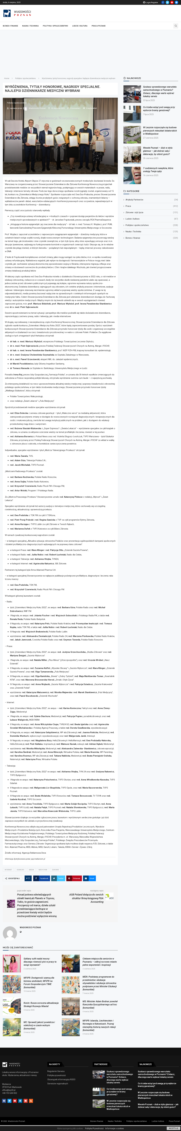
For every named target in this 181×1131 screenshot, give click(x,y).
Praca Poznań (98, 26)
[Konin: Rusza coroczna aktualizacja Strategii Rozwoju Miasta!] (12, 1006)
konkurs (20, 870)
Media (31, 870)
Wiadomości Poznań (37, 108)
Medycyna (43, 870)
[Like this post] (29, 878)
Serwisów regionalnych (57, 1084)
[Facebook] (163, 2)
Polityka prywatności (56, 1075)
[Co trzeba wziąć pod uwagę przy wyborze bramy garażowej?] (132, 114)
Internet (8, 870)
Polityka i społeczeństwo (55, 26)
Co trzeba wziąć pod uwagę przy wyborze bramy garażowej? (119, 1092)
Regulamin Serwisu (56, 1071)
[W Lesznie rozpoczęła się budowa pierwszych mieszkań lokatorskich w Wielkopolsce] (132, 135)
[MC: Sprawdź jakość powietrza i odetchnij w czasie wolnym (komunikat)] (12, 1027)
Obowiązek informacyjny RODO (61, 1079)
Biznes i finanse (10, 26)
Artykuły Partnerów (152, 199)
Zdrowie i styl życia (152, 212)
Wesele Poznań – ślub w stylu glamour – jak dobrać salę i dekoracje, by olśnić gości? (158, 151)
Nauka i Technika (30, 26)
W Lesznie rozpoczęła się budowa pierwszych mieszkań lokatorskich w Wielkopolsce (160, 130)
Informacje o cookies (114, 1128)
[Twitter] (167, 2)
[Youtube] (172, 2)
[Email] (176, 2)
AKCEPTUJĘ (173, 1128)
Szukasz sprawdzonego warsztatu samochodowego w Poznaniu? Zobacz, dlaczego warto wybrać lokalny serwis (120, 1077)
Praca (152, 206)
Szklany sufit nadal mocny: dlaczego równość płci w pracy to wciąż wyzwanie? (40, 961)
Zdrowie (55, 870)
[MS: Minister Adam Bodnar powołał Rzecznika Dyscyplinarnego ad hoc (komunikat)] (71, 1006)
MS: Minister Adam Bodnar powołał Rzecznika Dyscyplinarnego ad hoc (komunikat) (100, 1004)
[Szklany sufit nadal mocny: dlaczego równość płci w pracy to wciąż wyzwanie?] (12, 964)
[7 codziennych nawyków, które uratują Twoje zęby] (132, 175)
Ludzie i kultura (79, 26)
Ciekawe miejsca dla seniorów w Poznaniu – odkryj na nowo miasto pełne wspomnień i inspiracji (100, 961)
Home (6, 78)
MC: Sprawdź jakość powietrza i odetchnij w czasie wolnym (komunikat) (39, 1025)
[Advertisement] (90, 51)
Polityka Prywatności (94, 1128)
